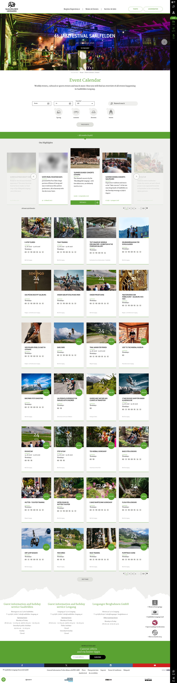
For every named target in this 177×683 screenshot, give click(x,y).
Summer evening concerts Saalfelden (115, 178)
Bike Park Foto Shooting (34, 398)
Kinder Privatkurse (97, 295)
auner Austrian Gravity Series (21, 177)
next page (85, 579)
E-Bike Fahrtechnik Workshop (101, 502)
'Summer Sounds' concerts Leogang (84, 174)
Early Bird (61, 347)
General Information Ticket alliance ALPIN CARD (63, 670)
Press (84, 670)
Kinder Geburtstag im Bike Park (68, 295)
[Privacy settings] (3, 679)
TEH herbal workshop (98, 451)
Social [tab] (173, 674)
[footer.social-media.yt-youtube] (155, 665)
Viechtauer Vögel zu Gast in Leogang (35, 348)
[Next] (164, 42)
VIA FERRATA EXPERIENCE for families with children (67, 399)
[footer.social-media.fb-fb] (22, 665)
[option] (85, 42)
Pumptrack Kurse (128, 553)
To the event (85, 48)
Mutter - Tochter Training (34, 502)
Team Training (62, 242)
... (139, 208)
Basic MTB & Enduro (129, 451)
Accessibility (93, 673)
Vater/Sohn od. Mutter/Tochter (63, 503)
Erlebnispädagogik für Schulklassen (130, 243)
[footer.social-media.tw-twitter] (66, 665)
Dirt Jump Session (31, 553)
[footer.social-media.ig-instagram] (110, 665)
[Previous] (34, 176)
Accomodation (153, 9)
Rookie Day (29, 451)
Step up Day (61, 451)
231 (143, 208)
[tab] (173, 2)
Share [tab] (173, 681)
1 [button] (77, 68)
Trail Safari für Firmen (98, 347)
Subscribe (97, 657)
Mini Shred (61, 553)
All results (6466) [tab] (85, 135)
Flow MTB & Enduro (129, 502)
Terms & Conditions (114, 670)
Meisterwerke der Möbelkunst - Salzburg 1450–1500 (133, 297)
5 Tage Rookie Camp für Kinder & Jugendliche (133, 399)
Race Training (95, 553)
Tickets (135, 9)
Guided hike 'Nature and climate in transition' (98, 399)
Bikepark (127, 670)
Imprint (103, 670)
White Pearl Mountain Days (52, 177)
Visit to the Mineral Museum (132, 347)
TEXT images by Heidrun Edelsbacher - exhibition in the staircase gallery (101, 244)
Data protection (93, 670)
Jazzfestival (83, 673)
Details (83, 202)
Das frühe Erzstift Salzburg (35, 295)
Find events (85, 124)
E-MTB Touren (30, 242)
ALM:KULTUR (141, 177)
